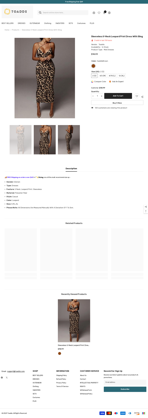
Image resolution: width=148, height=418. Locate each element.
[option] (45, 78)
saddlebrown (59, 353)
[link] (21, 274)
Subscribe (125, 389)
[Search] (62, 12)
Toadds (101, 45)
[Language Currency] (109, 12)
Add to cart (118, 96)
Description (71, 168)
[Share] (141, 96)
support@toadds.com (16, 371)
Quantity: (95, 92)
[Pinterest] (1, 377)
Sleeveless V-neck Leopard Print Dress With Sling (73, 345)
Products (15, 30)
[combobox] (64, 12)
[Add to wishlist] (137, 96)
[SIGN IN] (94, 12)
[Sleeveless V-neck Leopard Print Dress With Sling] (74, 320)
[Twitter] (6, 377)
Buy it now (117, 103)
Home (7, 30)
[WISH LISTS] (99, 12)
